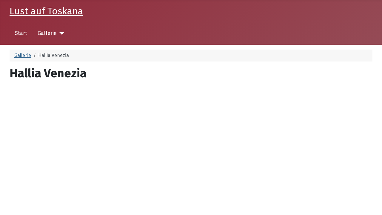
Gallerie (47, 33)
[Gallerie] (60, 33)
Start (21, 33)
